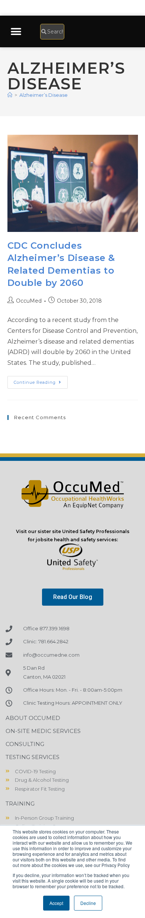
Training (20, 803)
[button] (15, 31)
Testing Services (32, 757)
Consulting (25, 744)
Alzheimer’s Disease (43, 95)
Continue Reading (41, 380)
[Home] (9, 95)
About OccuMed (33, 717)
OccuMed (29, 300)
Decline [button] (88, 903)
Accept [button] (56, 903)
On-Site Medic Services (43, 730)
